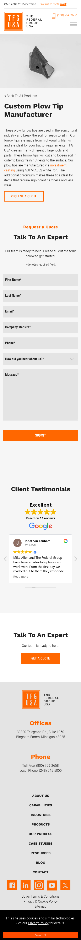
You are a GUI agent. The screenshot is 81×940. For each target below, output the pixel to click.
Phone (10, 343)
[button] (75, 560)
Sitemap (40, 906)
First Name (13, 280)
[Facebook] (12, 888)
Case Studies (40, 843)
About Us (40, 796)
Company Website (18, 327)
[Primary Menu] (72, 24)
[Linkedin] (26, 888)
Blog (40, 863)
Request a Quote (24, 196)
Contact (40, 872)
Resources (40, 853)
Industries (40, 815)
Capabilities (40, 805)
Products (41, 824)
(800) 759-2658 (67, 15)
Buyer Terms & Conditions (40, 896)
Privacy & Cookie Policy (40, 901)
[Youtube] (52, 888)
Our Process (40, 834)
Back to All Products (22, 96)
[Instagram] (39, 888)
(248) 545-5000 (50, 771)
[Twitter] (65, 888)
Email (9, 311)
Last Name (13, 296)
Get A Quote (40, 658)
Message (12, 374)
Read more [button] (20, 576)
